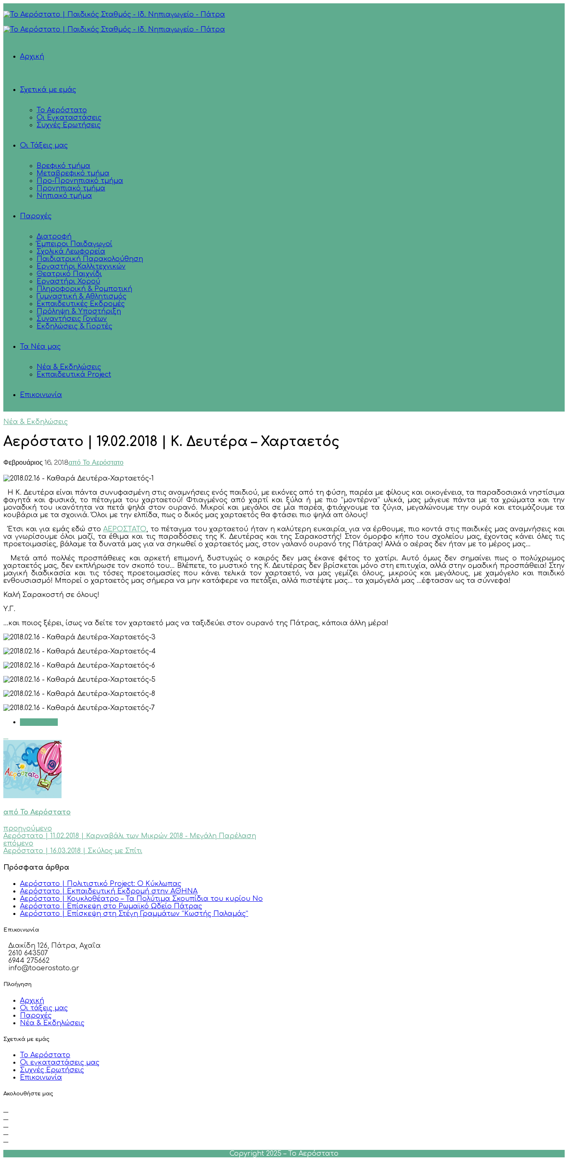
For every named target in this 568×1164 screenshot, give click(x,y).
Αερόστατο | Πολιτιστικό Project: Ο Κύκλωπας (100, 884)
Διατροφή (54, 236)
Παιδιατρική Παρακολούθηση (90, 259)
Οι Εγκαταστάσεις (69, 117)
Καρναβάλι (39, 722)
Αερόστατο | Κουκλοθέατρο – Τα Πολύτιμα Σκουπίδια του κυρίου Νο (141, 899)
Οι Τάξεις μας (44, 145)
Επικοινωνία (41, 395)
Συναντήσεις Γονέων (72, 319)
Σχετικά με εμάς (48, 90)
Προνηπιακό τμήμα (71, 188)
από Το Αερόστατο (96, 463)
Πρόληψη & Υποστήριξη (79, 311)
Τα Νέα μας (40, 346)
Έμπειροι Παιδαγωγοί (74, 244)
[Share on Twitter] (5, 736)
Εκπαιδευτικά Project (74, 374)
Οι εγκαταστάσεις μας (59, 1062)
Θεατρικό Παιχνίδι (69, 274)
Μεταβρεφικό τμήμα (73, 173)
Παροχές (36, 216)
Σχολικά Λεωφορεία (71, 251)
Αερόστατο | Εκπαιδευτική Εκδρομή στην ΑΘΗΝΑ (109, 891)
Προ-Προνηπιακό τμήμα (80, 181)
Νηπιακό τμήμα (64, 196)
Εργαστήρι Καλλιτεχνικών (81, 266)
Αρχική (32, 56)
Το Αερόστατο (62, 110)
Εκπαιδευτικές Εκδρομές (81, 304)
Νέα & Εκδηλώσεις (69, 367)
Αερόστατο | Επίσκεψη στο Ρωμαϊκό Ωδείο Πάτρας (111, 906)
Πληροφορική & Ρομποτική (84, 289)
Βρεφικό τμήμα (63, 166)
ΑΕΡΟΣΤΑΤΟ (124, 529)
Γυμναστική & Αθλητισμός (81, 296)
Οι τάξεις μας (44, 1008)
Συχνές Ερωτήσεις (69, 125)
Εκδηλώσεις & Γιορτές (74, 326)
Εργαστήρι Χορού (68, 281)
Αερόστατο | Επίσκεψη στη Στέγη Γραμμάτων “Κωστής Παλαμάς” (134, 913)
